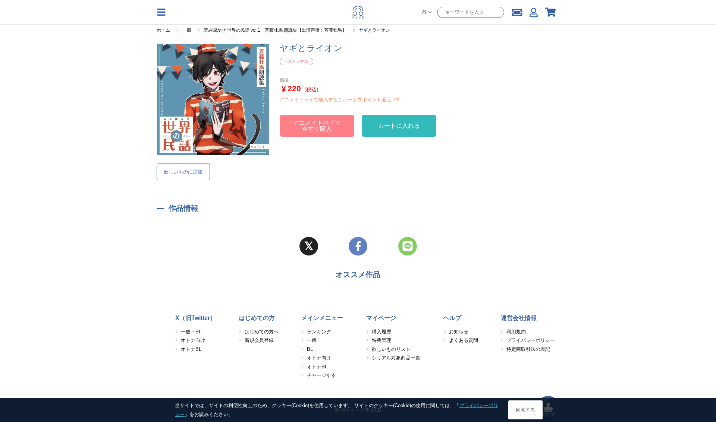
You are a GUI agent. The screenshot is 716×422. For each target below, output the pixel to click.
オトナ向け (193, 340)
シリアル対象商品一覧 (396, 358)
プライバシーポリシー (530, 340)
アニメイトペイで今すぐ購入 (317, 126)
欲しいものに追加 (183, 172)
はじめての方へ (262, 331)
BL (310, 349)
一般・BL (191, 331)
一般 (312, 340)
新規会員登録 (259, 340)
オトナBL (191, 349)
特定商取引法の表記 (528, 349)
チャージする (321, 375)
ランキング (319, 331)
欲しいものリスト (391, 349)
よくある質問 (463, 340)
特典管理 (381, 340)
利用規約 (516, 331)
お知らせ (458, 331)
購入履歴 (381, 331)
